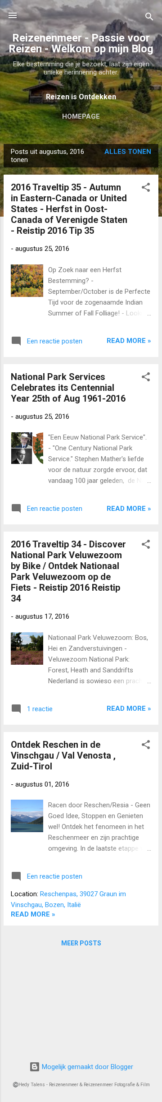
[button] (145, 189)
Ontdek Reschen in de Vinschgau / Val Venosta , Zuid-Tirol (63, 755)
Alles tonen (127, 152)
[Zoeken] (149, 18)
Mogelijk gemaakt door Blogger (86, 1067)
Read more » (129, 341)
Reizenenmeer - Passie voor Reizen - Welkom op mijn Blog (81, 43)
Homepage (81, 116)
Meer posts (81, 943)
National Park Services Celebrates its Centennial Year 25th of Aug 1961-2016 (68, 387)
